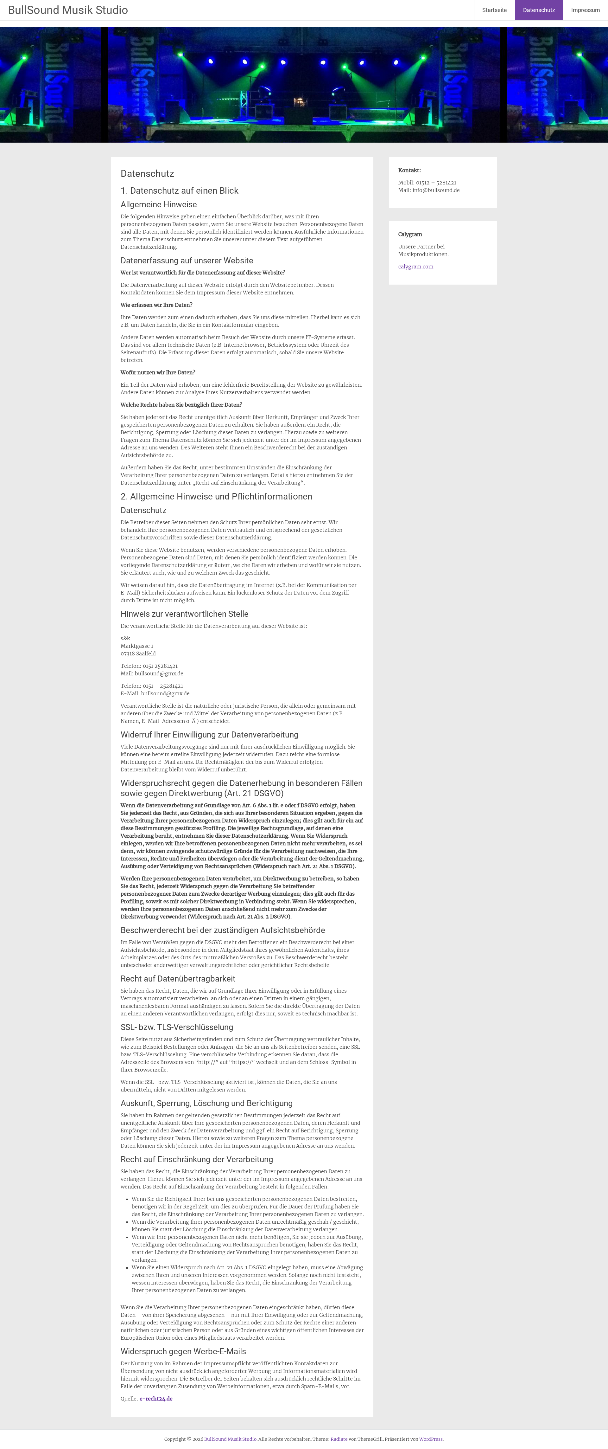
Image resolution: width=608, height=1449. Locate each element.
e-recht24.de (156, 1398)
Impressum (585, 10)
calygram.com (416, 266)
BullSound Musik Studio (68, 10)
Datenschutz (539, 10)
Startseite (494, 10)
